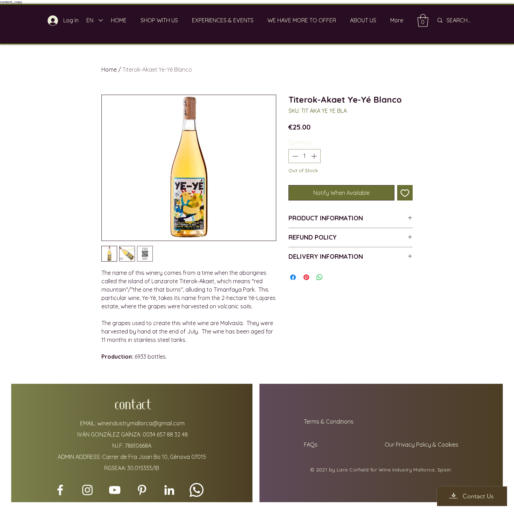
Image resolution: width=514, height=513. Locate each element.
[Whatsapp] (197, 490)
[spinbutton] (304, 156)
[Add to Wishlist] (405, 192)
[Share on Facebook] (293, 277)
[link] (422, 20)
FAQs (309, 444)
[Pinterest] (142, 490)
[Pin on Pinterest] (306, 277)
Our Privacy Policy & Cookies (422, 444)
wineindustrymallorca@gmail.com (141, 423)
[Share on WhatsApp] (319, 277)
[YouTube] (115, 490)
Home (109, 69)
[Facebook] (60, 490)
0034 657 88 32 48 (165, 434)
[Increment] (315, 156)
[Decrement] (294, 156)
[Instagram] (87, 490)
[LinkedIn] (169, 490)
